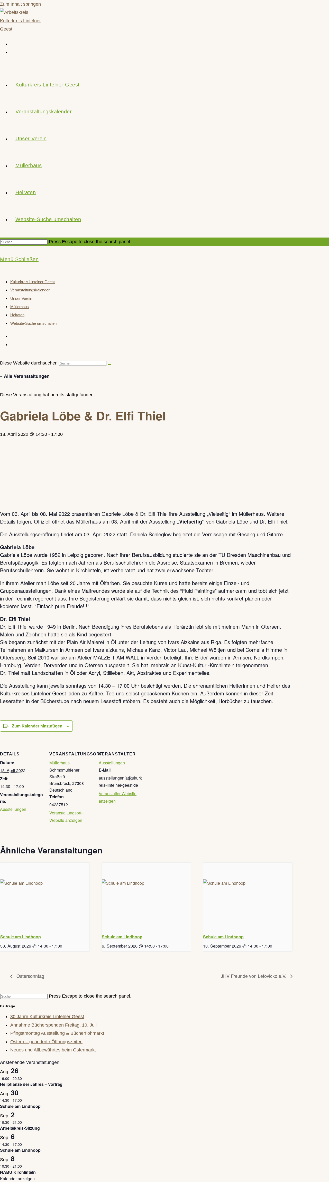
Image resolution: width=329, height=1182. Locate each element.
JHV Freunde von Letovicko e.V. (254, 975)
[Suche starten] (109, 364)
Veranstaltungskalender (30, 290)
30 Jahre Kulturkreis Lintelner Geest (47, 1016)
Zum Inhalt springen (20, 4)
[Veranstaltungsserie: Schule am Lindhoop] (64, 946)
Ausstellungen (13, 809)
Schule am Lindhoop (20, 937)
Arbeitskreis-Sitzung (20, 1128)
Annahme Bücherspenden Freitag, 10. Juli (53, 1025)
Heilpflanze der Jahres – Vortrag (31, 1084)
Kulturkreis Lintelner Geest (32, 282)
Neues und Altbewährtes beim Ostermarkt (53, 1049)
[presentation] (44, 896)
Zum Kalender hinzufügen (37, 726)
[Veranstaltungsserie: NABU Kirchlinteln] (24, 1166)
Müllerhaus (19, 306)
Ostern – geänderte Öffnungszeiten (46, 1041)
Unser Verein (21, 298)
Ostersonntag (29, 975)
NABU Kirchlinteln (18, 1172)
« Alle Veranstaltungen (25, 376)
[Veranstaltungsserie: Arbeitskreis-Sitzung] (24, 1122)
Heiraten (17, 315)
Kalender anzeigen (17, 1178)
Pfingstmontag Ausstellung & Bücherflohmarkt (57, 1033)
